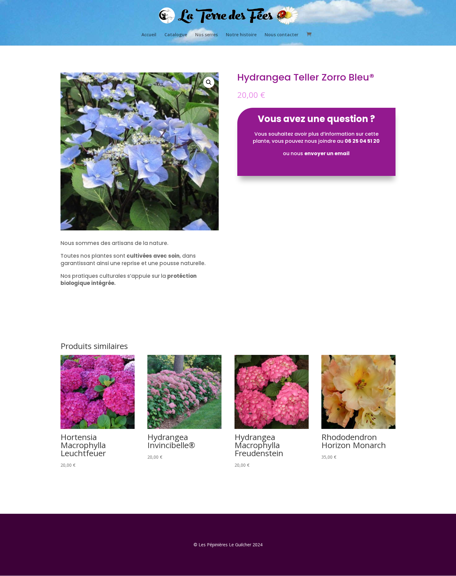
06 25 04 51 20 (362, 141)
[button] (208, 82)
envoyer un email (327, 153)
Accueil (148, 35)
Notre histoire (241, 35)
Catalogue (175, 35)
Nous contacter (281, 35)
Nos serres (206, 35)
